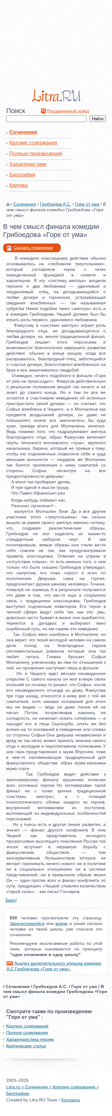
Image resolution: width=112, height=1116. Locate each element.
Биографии (22, 174)
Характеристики (27, 164)
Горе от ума (87, 204)
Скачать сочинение (33, 247)
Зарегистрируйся (27, 923)
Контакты (70, 1099)
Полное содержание (27, 1032)
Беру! (11, 900)
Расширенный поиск (68, 110)
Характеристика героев (30, 1039)
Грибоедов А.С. (55, 204)
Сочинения (23, 132)
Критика (18, 185)
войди (61, 923)
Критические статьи (26, 1045)
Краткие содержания (33, 142)
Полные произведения (35, 153)
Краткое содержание (27, 1025)
